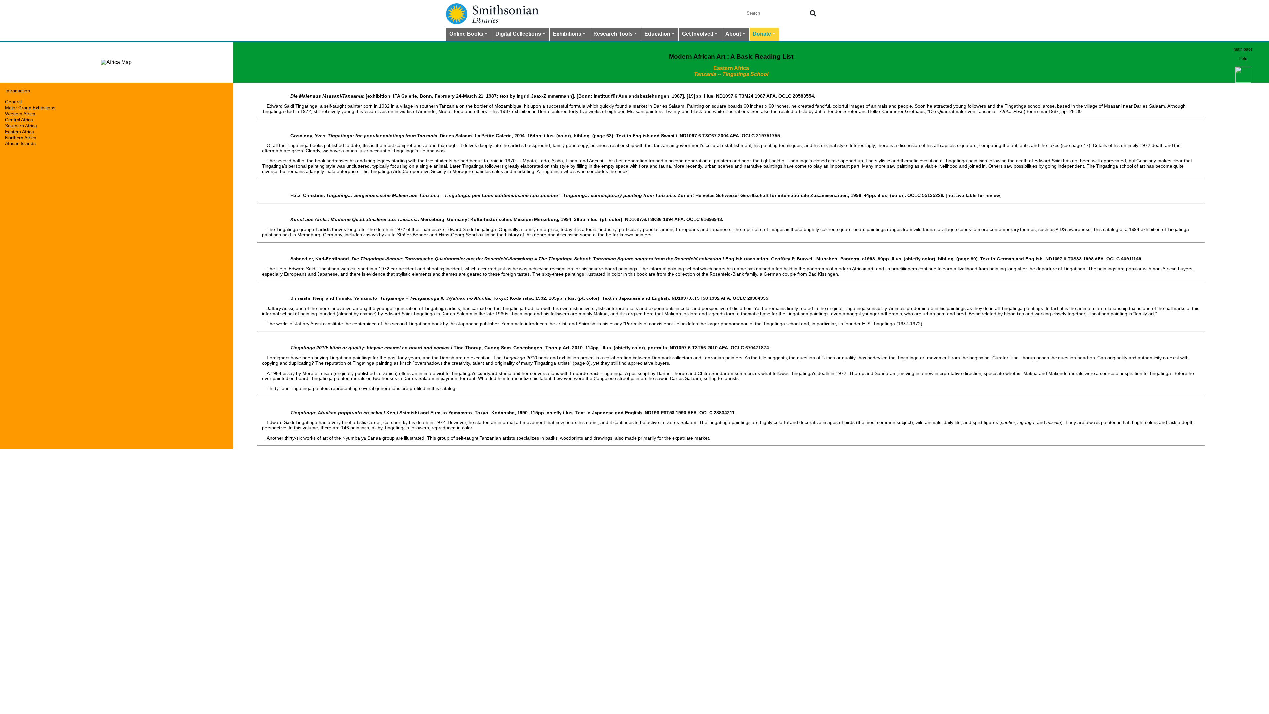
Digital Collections (516, 34)
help (1243, 58)
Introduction (17, 90)
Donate (760, 34)
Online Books (464, 34)
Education (655, 34)
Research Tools (611, 34)
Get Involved (696, 34)
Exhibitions (565, 34)
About (731, 34)
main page (1243, 49)
